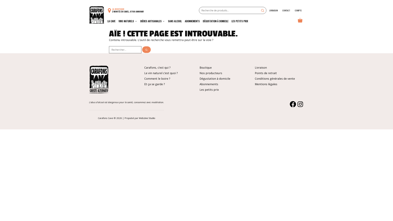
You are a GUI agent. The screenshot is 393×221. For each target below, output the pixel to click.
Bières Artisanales (151, 21)
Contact (286, 10)
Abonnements (192, 21)
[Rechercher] (146, 49)
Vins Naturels (126, 21)
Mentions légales (266, 84)
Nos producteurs (211, 73)
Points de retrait (266, 73)
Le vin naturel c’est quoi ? (161, 73)
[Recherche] (262, 10)
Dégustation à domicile (215, 21)
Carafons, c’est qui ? (157, 67)
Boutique (206, 67)
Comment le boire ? (157, 78)
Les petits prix (240, 21)
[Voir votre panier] (300, 21)
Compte (298, 10)
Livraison (273, 10)
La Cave (111, 21)
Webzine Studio (147, 118)
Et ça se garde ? (154, 84)
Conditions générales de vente (275, 78)
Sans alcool (175, 21)
